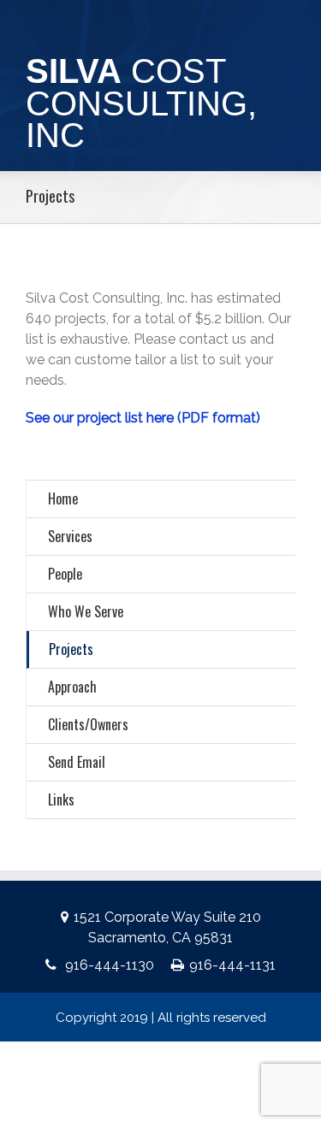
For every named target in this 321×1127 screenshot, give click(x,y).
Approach (72, 686)
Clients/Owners (88, 724)
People (65, 574)
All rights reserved (212, 1017)
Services (70, 536)
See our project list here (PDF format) (143, 418)
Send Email (76, 762)
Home (63, 498)
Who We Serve (85, 611)
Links (61, 799)
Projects (71, 649)
